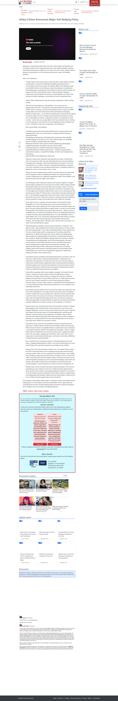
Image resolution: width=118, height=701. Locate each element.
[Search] (88, 2)
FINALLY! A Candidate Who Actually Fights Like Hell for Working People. (92, 183)
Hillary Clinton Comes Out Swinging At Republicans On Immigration (65, 556)
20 (39, 521)
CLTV (34, 2)
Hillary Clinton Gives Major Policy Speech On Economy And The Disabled (28, 534)
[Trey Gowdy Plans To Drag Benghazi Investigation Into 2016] (66, 525)
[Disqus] (47, 632)
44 (20, 521)
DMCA (90, 698)
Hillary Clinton (38, 391)
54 (79, 81)
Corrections (96, 698)
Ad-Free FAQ (40, 449)
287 (20, 543)
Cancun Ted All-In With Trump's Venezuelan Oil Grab (89, 96)
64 (79, 58)
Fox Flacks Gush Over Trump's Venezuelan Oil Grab (89, 72)
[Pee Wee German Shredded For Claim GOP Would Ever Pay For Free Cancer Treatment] (89, 137)
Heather (81, 77)
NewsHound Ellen (84, 54)
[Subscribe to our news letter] (85, 2)
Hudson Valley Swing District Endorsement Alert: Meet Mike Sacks (91, 177)
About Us (61, 698)
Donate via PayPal (43, 462)
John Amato (82, 128)
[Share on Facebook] (19, 142)
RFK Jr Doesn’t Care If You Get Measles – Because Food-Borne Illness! (88, 48)
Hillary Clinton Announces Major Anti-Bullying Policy (48, 19)
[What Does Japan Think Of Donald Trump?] (47, 525)
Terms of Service (27, 576)
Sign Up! (83, 208)
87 (19, 150)
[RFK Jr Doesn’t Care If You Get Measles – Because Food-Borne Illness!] (89, 37)
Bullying (30, 391)
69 (79, 33)
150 (39, 543)
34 (79, 109)
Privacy (84, 698)
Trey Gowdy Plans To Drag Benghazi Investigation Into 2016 (65, 534)
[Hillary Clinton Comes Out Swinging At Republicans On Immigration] (66, 547)
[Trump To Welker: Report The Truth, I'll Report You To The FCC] (89, 114)
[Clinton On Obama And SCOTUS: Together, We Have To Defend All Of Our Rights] (28, 547)
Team (55, 698)
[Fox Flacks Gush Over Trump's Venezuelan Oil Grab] (89, 63)
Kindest (33, 466)
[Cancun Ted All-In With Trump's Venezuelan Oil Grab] (89, 86)
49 (79, 132)
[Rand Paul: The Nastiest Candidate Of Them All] (47, 547)
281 (59, 543)
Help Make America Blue (89, 188)
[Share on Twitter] (19, 146)
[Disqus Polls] (47, 596)
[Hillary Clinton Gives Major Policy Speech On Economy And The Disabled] (28, 525)
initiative (46, 391)
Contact (67, 698)
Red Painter (28, 62)
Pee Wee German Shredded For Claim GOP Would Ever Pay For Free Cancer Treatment (87, 149)
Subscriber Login (94, 4)
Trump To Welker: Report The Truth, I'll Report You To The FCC (88, 124)
